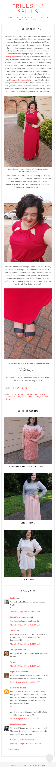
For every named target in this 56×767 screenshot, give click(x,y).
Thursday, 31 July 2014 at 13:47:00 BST (25, 612)
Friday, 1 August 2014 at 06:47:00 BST (25, 682)
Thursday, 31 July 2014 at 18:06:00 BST (25, 625)
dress (24, 397)
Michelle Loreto (16, 724)
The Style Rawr (16, 650)
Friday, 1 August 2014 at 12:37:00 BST (25, 719)
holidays (45, 397)
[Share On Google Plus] (26, 388)
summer (8, 399)
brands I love (22, 394)
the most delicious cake (19, 80)
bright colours (38, 394)
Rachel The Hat (16, 688)
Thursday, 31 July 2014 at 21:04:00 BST (25, 644)
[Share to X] (18, 388)
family (31, 397)
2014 (12, 394)
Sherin (12, 630)
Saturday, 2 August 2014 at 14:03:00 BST (26, 744)
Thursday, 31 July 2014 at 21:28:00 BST (25, 666)
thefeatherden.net (27, 740)
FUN (37, 397)
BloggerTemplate (40, 765)
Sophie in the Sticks (18, 672)
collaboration (12, 397)
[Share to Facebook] (13, 388)
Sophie (12, 598)
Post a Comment (14, 749)
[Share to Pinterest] (22, 388)
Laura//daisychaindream (19, 617)
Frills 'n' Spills (28, 9)
